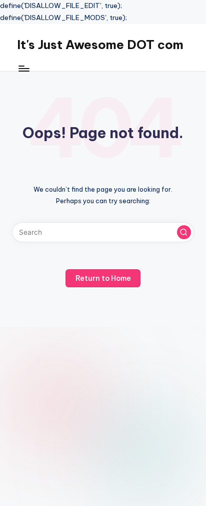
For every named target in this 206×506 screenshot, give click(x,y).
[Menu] (23, 68)
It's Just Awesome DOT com (100, 44)
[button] (184, 232)
